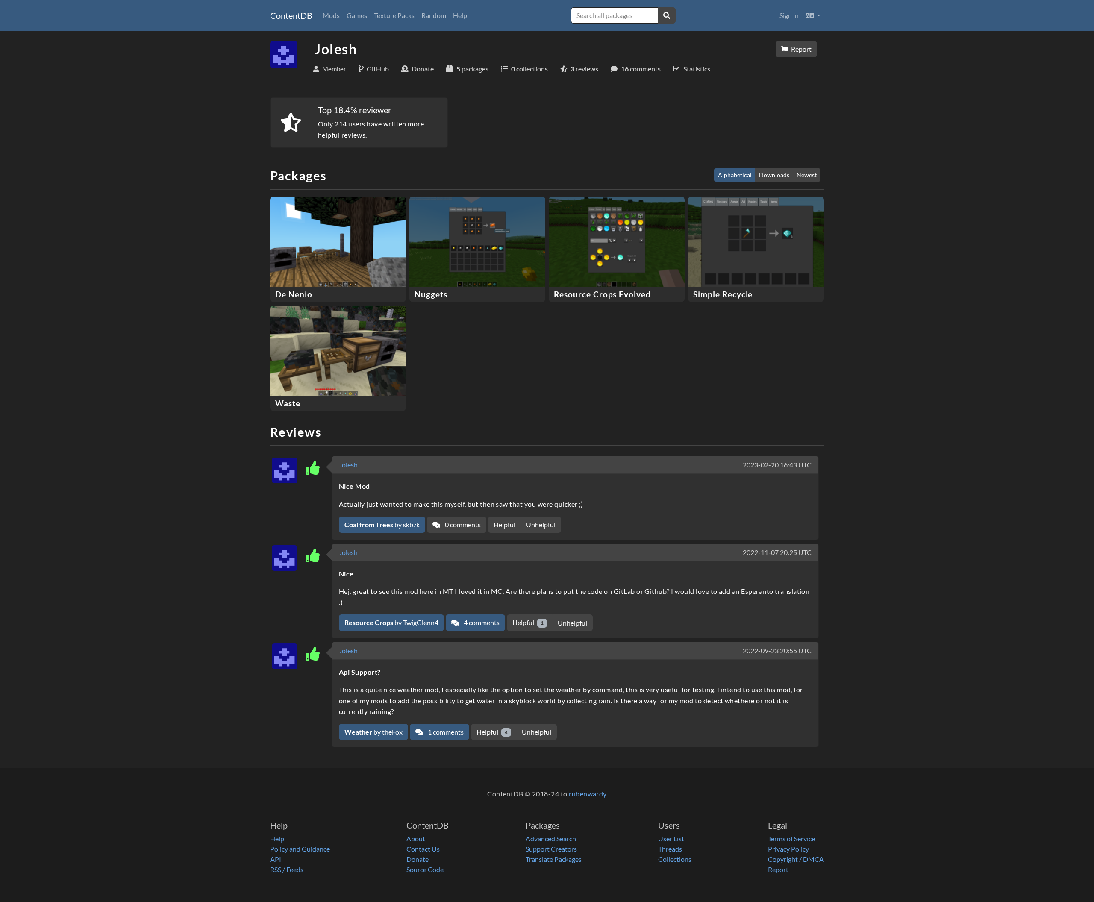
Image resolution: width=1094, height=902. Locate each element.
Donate (417, 859)
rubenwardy (588, 794)
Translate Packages (554, 859)
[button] (813, 15)
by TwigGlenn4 (391, 622)
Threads (670, 849)
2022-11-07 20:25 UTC (777, 552)
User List (671, 838)
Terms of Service (791, 838)
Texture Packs (394, 15)
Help (460, 15)
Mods (331, 15)
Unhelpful (541, 524)
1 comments (445, 732)
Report (801, 49)
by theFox (373, 732)
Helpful (504, 524)
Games (357, 15)
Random (433, 15)
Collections (674, 859)
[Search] (667, 15)
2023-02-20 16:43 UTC (777, 465)
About (415, 838)
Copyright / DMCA (796, 859)
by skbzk (382, 524)
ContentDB (291, 15)
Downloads (774, 175)
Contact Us (423, 849)
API (275, 859)
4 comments (481, 622)
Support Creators (551, 849)
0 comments (462, 524)
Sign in (789, 15)
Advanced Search (551, 838)
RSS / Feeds (286, 869)
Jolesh (348, 465)
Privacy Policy (788, 849)
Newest (807, 175)
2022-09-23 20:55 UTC (777, 650)
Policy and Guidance (300, 849)
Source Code (425, 869)
